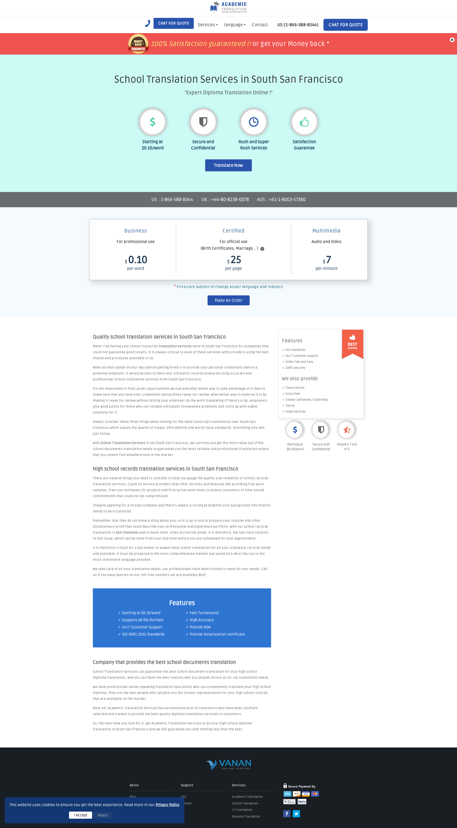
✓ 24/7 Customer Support (300, 356)
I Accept (80, 815)
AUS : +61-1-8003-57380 (281, 199)
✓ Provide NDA (198, 627)
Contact (260, 24)
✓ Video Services (294, 412)
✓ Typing (288, 406)
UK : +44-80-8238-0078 (225, 199)
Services (206, 24)
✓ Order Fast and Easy (297, 362)
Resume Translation (246, 816)
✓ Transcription (293, 388)
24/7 (202, 575)
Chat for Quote (173, 23)
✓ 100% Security (293, 368)
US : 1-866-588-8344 (172, 199)
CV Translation (242, 810)
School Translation (245, 803)
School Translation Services (123, 443)
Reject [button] (103, 815)
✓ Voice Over (291, 394)
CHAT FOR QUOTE (346, 24)
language (233, 24)
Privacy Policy (167, 805)
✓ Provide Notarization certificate (215, 634)
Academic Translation (247, 797)
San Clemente (127, 532)
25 (233, 262)
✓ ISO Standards (293, 350)
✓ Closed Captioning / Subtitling (305, 400)
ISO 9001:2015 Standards (143, 634)
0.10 (136, 262)
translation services (175, 346)
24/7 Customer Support (142, 627)
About (134, 785)
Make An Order (229, 300)
